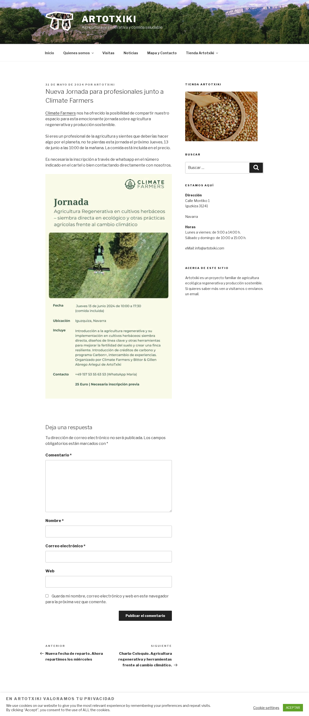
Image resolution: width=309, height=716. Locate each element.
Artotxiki (109, 19)
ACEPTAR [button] (293, 707)
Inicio (49, 53)
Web (49, 571)
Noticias (131, 53)
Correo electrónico (65, 546)
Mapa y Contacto (162, 53)
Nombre (54, 520)
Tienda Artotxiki (200, 53)
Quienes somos (76, 53)
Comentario (58, 455)
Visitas (108, 53)
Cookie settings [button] (266, 708)
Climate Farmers (60, 113)
